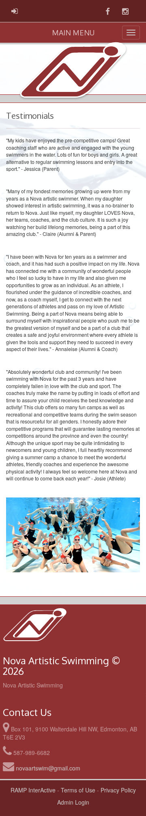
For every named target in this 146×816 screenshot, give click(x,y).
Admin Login (73, 802)
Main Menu (73, 32)
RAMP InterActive (33, 790)
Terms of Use (78, 790)
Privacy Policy (118, 790)
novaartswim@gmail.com (48, 768)
